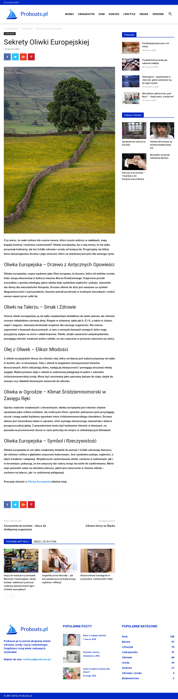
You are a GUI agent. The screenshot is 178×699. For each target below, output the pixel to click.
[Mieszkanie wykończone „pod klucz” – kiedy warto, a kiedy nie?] (130, 98)
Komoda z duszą (91, 652)
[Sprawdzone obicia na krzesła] (134, 130)
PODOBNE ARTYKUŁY (18, 541)
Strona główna (11, 28)
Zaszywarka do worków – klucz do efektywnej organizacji (25, 527)
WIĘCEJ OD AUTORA (45, 541)
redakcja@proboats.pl (36, 659)
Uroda (144, 14)
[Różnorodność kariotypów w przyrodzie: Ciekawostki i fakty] (97, 561)
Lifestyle (129, 14)
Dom (102, 14)
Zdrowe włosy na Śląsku (100, 525)
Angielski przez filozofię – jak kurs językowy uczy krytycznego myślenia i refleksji (59, 579)
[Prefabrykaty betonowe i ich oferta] (130, 48)
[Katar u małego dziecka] (71, 640)
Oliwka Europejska (39, 481)
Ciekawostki (86, 14)
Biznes (69, 14)
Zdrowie (158, 14)
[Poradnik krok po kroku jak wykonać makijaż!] (130, 65)
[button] (170, 14)
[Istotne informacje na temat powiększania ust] (162, 130)
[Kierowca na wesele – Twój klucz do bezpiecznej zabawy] (134, 161)
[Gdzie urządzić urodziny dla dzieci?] (71, 673)
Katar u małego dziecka (94, 635)
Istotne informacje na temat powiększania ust (161, 144)
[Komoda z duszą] (71, 657)
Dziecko (114, 14)
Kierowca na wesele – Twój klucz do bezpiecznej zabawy (133, 175)
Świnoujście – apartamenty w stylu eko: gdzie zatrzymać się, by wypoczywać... (157, 80)
